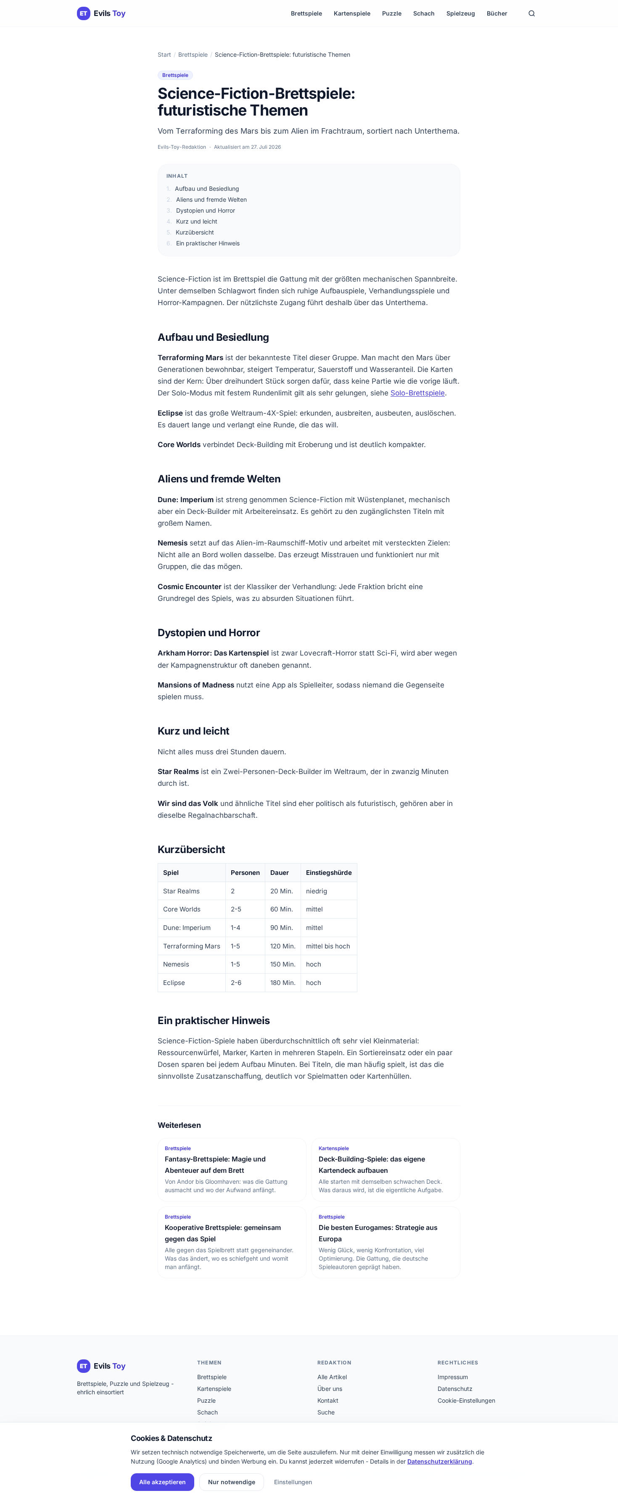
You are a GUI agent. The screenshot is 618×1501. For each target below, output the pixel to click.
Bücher (497, 13)
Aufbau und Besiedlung (202, 188)
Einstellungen (293, 1481)
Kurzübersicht (190, 232)
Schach (424, 13)
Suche (326, 1412)
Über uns (329, 1388)
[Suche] (532, 13)
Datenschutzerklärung (439, 1461)
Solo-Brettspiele (418, 393)
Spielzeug (460, 13)
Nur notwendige (231, 1481)
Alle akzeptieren (162, 1481)
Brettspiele (306, 13)
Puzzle (391, 13)
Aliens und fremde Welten (206, 199)
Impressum (453, 1376)
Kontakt (327, 1400)
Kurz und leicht (191, 221)
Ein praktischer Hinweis (203, 243)
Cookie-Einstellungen (466, 1400)
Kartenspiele (352, 13)
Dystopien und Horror (200, 210)
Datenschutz (455, 1388)
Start (164, 54)
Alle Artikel (332, 1376)
